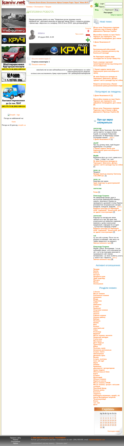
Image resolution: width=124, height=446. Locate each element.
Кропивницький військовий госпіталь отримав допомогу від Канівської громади (106, 51)
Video (95, 330)
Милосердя (97, 377)
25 (106, 425)
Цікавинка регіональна (102, 350)
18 (106, 423)
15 (115, 420)
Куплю (95, 271)
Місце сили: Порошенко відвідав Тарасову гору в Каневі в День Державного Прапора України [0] (106, 110)
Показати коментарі (39, 64)
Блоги (38, 2)
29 (115, 425)
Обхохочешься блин (101, 372)
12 (108, 420)
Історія (96, 306)
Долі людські (98, 343)
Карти (95, 374)
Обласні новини (99, 379)
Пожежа (96, 364)
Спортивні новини (100, 310)
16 (101, 423)
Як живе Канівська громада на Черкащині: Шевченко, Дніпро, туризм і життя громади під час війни (108, 78)
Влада (95, 299)
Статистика (97, 339)
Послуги (96, 275)
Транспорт (97, 344)
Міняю (95, 282)
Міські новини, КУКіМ (101, 383)
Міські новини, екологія (102, 335)
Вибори (96, 319)
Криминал (97, 366)
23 (101, 425)
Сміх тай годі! (98, 361)
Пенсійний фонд (99, 388)
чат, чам (96, 403)
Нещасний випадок (100, 337)
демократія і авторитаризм (104, 368)
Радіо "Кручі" (74, 2)
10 (103, 420)
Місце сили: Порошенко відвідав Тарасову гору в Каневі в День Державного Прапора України (106, 29)
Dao (94, 46)
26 (108, 425)
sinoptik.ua (22, 125)
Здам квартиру (99, 278)
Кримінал (97, 308)
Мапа (82, 2)
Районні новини (99, 315)
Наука (95, 363)
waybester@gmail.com (97, 440)
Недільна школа (99, 381)
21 (113, 423)
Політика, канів (99, 348)
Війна (95, 346)
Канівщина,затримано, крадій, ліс (106, 395)
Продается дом (99, 276)
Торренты (97, 394)
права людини (99, 370)
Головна (29, 7)
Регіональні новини (101, 295)
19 (108, 423)
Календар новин (114, 431)
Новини (32, 2)
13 (110, 420)
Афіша (59, 2)
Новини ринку (98, 390)
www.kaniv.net (98, 328)
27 (110, 425)
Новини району (99, 317)
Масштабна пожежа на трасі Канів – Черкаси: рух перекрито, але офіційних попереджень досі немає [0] (107, 102)
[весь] (112, 137)
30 (101, 427)
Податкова (97, 301)
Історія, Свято (99, 352)
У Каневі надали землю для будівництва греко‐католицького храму (106, 71)
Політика (96, 321)
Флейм (96, 323)
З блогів (96, 292)
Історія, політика (100, 359)
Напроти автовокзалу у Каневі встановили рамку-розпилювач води (107, 85)
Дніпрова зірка (99, 355)
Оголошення (51, 2)
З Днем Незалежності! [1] (103, 95)
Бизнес (96, 357)
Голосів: (88, 28)
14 (113, 420)
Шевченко (97, 304)
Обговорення (98, 354)
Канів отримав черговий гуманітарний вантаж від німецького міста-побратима (107, 64)
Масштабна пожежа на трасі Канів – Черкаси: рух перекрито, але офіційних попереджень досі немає (107, 36)
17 (103, 423)
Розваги (96, 375)
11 (106, 420)
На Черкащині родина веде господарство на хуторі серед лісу (106, 57)
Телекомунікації (99, 399)
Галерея (65, 2)
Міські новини (99, 294)
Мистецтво (97, 341)
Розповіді (97, 332)
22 (115, 423)
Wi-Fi (87, 2)
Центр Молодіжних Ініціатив (104, 397)
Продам (48, 7)
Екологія (96, 392)
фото (95, 404)
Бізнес (43, 2)
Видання (96, 334)
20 (110, 423)
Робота (96, 273)
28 (113, 425)
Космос (96, 326)
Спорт (95, 303)
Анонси (96, 314)
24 (103, 425)
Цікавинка (97, 297)
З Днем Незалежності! (101, 42)
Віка (95, 324)
